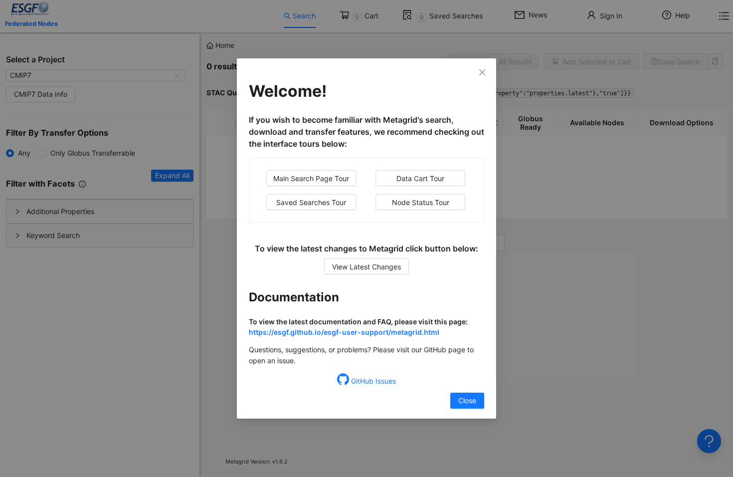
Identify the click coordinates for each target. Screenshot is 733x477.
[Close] (482, 72)
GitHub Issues (372, 381)
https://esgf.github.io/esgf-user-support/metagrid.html (344, 332)
